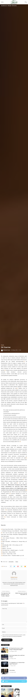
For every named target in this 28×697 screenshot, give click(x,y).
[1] (24, 361)
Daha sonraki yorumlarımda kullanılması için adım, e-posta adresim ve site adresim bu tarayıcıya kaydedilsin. (14, 635)
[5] (26, 457)
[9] (10, 493)
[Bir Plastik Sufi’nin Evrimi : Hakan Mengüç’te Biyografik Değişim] (4, 650)
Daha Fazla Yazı (14, 578)
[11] (5, 516)
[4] (20, 441)
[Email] (25, 566)
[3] (17, 388)
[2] (5, 370)
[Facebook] (10, 566)
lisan (17, 561)
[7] (17, 483)
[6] (23, 479)
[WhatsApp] (21, 566)
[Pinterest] (18, 566)
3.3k (20, 350)
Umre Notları (12, 670)
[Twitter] (14, 566)
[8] (1, 550)
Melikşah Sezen (6, 350)
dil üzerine (11, 561)
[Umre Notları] (4, 671)
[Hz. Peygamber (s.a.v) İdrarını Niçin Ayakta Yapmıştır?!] (4, 664)
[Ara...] (25, 2)
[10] (6, 509)
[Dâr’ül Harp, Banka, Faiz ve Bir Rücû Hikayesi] (4, 657)
